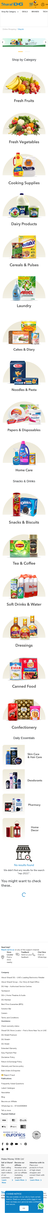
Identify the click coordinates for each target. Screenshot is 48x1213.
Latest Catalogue (8, 1088)
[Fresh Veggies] (24, 127)
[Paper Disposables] (24, 416)
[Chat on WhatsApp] (41, 1206)
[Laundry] (24, 291)
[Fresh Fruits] (24, 86)
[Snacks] (24, 507)
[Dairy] (24, 209)
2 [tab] (27, 51)
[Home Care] (24, 456)
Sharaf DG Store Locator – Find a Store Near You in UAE (23, 1030)
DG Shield (5, 1044)
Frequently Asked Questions (12, 1083)
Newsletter (5, 1092)
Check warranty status (10, 1026)
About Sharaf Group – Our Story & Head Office (20, 982)
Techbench (5, 991)
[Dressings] (24, 630)
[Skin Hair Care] (24, 756)
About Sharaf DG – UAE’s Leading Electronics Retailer (22, 977)
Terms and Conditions (10, 1017)
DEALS (25, 11)
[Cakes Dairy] (24, 336)
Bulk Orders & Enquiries (10, 1070)
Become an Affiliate (9, 1101)
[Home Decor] (24, 829)
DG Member (6, 1000)
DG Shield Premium (9, 1035)
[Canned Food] (24, 671)
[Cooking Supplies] (24, 168)
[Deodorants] (24, 780)
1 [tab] (20, 51)
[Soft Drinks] (24, 589)
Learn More (4, 1181)
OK (24, 1208)
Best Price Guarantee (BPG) (12, 1004)
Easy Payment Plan (9, 1053)
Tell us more (6, 1110)
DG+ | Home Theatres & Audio (13, 995)
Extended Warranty (9, 1048)
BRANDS (35, 11)
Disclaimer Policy (8, 1057)
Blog (3, 1097)
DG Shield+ (5, 1039)
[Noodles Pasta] (24, 376)
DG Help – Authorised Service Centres (16, 986)
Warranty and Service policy (12, 1066)
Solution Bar (6, 1009)
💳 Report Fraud (8, 1075)
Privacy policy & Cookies (44, 1195)
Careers (4, 1013)
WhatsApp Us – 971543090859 (14, 1106)
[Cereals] (24, 250)
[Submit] (30, 4)
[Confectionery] (24, 712)
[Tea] (24, 548)
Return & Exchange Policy (11, 1062)
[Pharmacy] (24, 805)
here (33, 1199)
